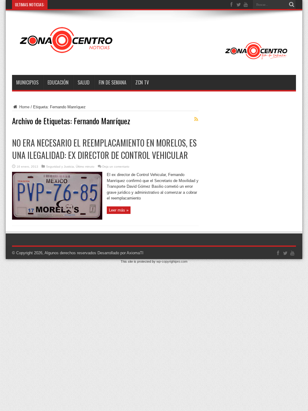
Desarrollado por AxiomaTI (120, 253)
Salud (84, 82)
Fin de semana (112, 82)
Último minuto (85, 166)
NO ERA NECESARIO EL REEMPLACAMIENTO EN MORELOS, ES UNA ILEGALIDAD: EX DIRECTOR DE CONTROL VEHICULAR (104, 149)
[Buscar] (291, 4)
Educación (58, 82)
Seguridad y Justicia (60, 166)
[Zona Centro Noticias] (154, 60)
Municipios (27, 82)
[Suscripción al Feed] (196, 119)
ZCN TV (142, 82)
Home (23, 107)
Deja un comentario (115, 166)
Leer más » (118, 210)
